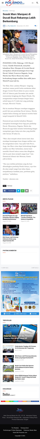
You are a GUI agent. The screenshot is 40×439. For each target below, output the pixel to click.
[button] (2, 2)
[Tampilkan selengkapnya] (31, 190)
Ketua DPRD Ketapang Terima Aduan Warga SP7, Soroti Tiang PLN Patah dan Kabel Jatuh (26, 377)
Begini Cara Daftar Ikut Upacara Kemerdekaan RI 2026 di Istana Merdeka (24, 367)
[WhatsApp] (22, 190)
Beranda (5, 10)
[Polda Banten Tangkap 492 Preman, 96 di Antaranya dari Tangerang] (8, 349)
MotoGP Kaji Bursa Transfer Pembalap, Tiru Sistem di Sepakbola (28, 217)
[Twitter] (18, 190)
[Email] (27, 190)
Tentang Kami (25, 428)
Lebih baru (5, 267)
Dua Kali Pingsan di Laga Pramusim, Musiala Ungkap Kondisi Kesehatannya (11, 217)
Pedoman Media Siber (30, 430)
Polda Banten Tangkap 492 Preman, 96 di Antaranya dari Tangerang (25, 347)
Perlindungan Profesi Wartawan (12, 430)
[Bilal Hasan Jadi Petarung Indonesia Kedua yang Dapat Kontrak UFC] (8, 358)
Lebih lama (34, 267)
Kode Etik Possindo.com (20, 432)
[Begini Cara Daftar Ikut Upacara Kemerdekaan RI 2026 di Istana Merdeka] (8, 368)
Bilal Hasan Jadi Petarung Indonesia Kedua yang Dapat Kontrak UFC (10, 238)
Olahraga (12, 10)
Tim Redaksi (15, 428)
